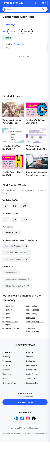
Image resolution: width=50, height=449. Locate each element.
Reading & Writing (9, 383)
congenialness (32, 309)
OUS (25, 219)
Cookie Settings (32, 374)
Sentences (6, 365)
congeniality (7, 305)
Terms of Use (31, 378)
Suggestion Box (32, 383)
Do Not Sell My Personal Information (25, 428)
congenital (30, 317)
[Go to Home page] (12, 2)
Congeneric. (19, 44)
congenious (11, 232)
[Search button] (43, 9)
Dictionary (6, 356)
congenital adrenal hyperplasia (10, 323)
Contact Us (30, 361)
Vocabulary (6, 374)
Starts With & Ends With (16, 246)
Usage (4, 378)
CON (25, 205)
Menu (44, 3)
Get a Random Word (25, 402)
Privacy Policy (31, 365)
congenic (6, 313)
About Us (29, 356)
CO (14, 205)
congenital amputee (34, 321)
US (14, 219)
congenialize (31, 305)
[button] (35, 2)
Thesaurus (6, 361)
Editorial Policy (31, 370)
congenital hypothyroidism (32, 330)
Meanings (10, 24)
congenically (31, 313)
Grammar (6, 370)
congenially (7, 309)
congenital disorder (10, 328)
